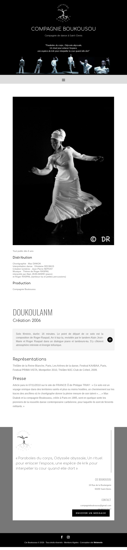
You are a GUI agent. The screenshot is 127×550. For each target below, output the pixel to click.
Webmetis (98, 542)
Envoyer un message (91, 513)
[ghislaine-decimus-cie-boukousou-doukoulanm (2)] (63, 244)
